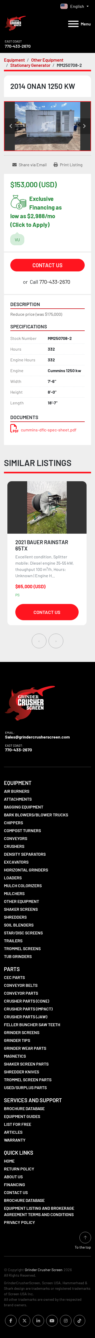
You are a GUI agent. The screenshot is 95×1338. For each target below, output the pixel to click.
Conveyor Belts (20, 985)
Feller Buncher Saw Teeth (32, 1024)
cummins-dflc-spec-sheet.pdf (49, 429)
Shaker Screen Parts (26, 1063)
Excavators (16, 861)
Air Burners (16, 791)
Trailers (13, 940)
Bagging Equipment (23, 806)
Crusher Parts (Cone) (26, 1000)
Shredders (15, 916)
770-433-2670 (18, 46)
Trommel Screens (22, 948)
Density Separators (25, 854)
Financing (14, 1184)
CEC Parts (14, 977)
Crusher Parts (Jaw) (25, 1016)
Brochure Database (24, 1108)
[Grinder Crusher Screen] (30, 701)
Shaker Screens (21, 909)
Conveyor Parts (21, 993)
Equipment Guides (22, 1116)
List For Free (17, 1124)
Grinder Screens (21, 1032)
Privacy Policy (19, 1222)
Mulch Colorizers (23, 885)
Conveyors (15, 838)
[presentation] (39, 641)
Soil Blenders (19, 924)
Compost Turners (22, 830)
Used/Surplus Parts (25, 1087)
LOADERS (13, 877)
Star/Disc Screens (23, 932)
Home (9, 1160)
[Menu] (73, 24)
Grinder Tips (17, 1040)
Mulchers (14, 893)
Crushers (14, 846)
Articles (13, 1132)
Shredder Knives (21, 1071)
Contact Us (47, 265)
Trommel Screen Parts (27, 1079)
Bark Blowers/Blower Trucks (36, 814)
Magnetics (15, 1055)
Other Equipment (21, 901)
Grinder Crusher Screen (44, 1269)
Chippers (13, 822)
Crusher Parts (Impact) (28, 1008)
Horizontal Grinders (26, 869)
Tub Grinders (18, 956)
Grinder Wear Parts (25, 1048)
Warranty (15, 1139)
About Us (13, 1176)
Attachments (18, 798)
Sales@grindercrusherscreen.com (37, 736)
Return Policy (19, 1168)
